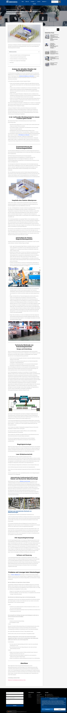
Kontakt (34, 3)
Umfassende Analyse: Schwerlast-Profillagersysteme (54, 63)
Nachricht (44, 1)
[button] (65, 698)
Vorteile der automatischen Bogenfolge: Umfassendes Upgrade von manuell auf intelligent (54, 45)
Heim (23, 1)
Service (38, 1)
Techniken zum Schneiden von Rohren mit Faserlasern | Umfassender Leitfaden (54, 52)
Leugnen (59, 709)
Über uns (27, 1)
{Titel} (53, 711)
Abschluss (12, 62)
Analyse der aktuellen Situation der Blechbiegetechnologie (20, 55)
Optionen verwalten (44, 706)
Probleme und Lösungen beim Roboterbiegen (18, 60)
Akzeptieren (47, 709)
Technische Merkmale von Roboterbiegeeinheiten (18, 58)
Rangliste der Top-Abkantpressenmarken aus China (17, 680)
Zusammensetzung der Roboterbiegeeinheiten (18, 56)
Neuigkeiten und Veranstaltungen (11, 9)
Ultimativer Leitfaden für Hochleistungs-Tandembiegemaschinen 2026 (54, 58)
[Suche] (59, 1)
